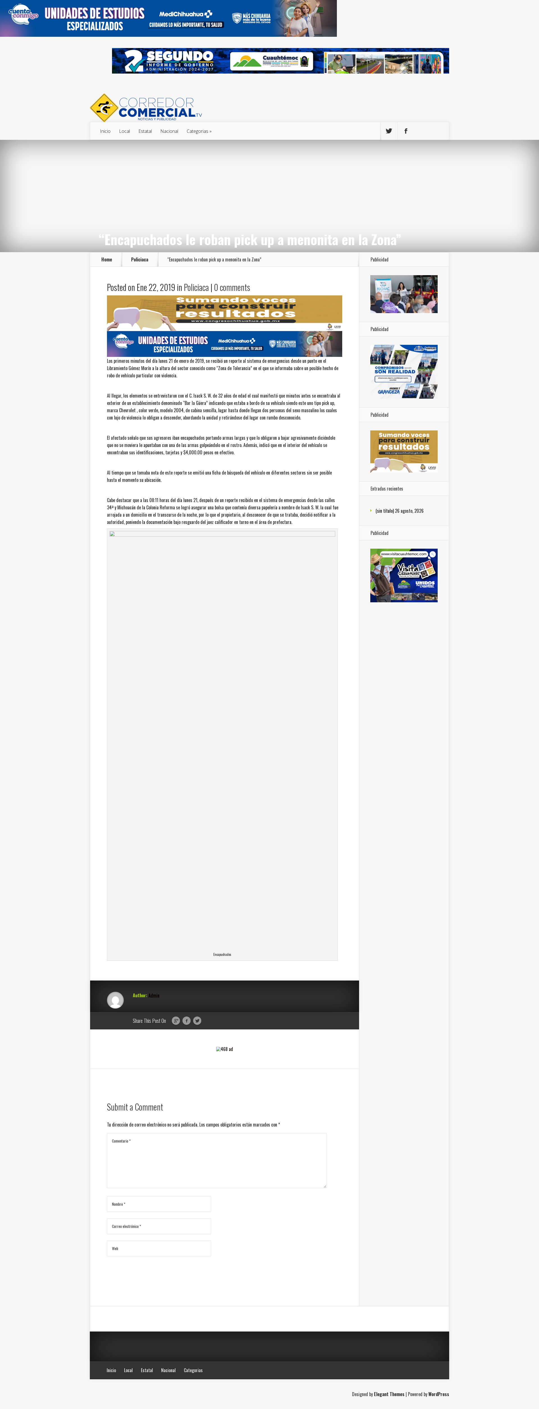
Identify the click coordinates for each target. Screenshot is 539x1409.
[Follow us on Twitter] (388, 131)
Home (106, 259)
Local (124, 131)
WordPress (438, 1394)
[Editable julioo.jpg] (224, 328)
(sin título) (385, 510)
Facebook (186, 1020)
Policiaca (139, 259)
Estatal (145, 131)
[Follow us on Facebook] (406, 131)
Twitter (197, 1020)
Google (176, 1020)
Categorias (197, 131)
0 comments (232, 287)
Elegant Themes (389, 1394)
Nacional (169, 131)
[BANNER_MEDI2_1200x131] (168, 34)
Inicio (105, 131)
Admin (154, 995)
